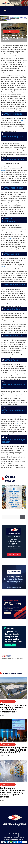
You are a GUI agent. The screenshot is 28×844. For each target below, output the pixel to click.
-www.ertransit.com (13, 188)
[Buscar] (22, 517)
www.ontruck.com (13, 309)
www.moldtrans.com (14, 284)
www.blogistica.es (13, 114)
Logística (11, 31)
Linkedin (22, 120)
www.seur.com (11, 254)
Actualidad (16, 485)
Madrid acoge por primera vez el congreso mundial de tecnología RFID (13, 749)
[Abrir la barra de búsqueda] (9, 10)
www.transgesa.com (14, 159)
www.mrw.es (11, 360)
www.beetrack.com (13, 335)
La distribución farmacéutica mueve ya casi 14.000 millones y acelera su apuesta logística (12, 792)
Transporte (11, 485)
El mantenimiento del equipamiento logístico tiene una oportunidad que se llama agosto (14, 497)
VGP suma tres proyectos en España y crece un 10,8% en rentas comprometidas (13, 708)
